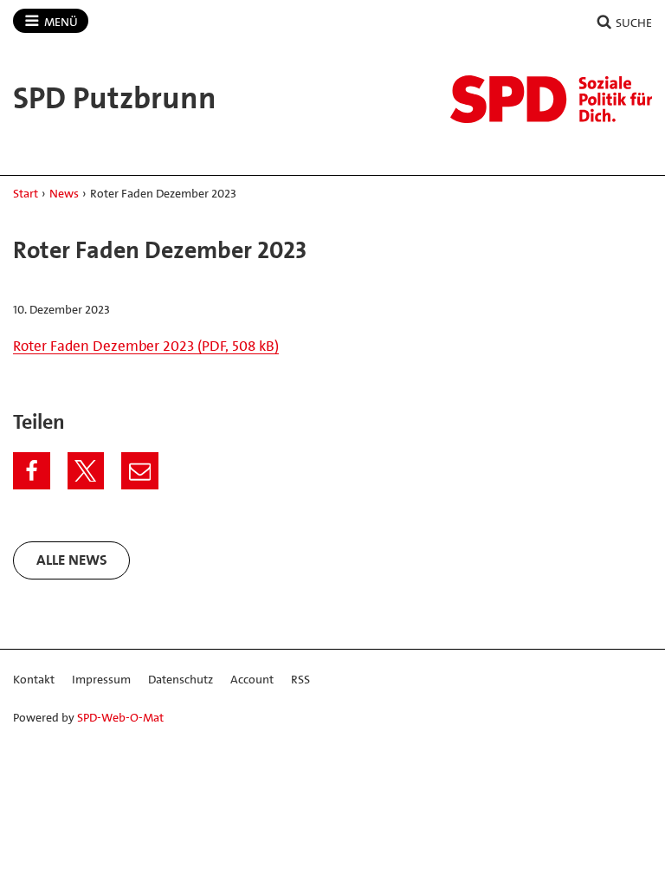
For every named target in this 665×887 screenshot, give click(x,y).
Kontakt (34, 679)
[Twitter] (86, 470)
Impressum (101, 679)
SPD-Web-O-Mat (120, 717)
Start (25, 193)
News (64, 193)
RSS (300, 679)
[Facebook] (31, 470)
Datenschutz (180, 679)
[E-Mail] (139, 470)
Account (252, 679)
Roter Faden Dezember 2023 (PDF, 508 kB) (146, 345)
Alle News (71, 559)
